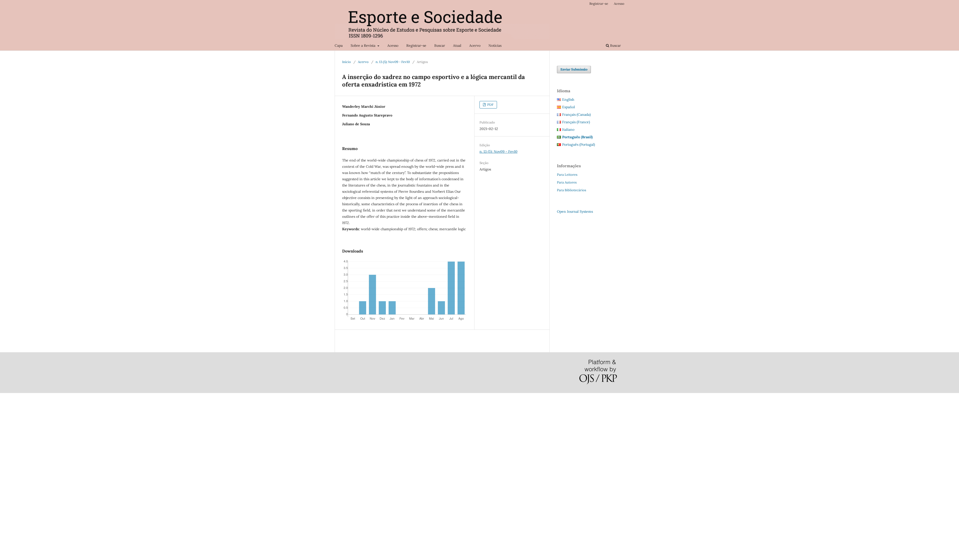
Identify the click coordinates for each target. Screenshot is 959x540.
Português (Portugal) (578, 144)
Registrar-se (416, 45)
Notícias (494, 45)
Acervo (474, 45)
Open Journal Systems (575, 211)
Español (568, 107)
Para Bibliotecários (571, 190)
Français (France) (576, 122)
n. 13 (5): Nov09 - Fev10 (393, 62)
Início (346, 62)
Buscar (439, 45)
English (568, 99)
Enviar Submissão (573, 69)
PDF (489, 104)
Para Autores (567, 182)
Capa (339, 45)
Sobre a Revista (363, 45)
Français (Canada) (576, 114)
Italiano (568, 129)
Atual (457, 45)
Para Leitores (567, 174)
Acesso (392, 45)
